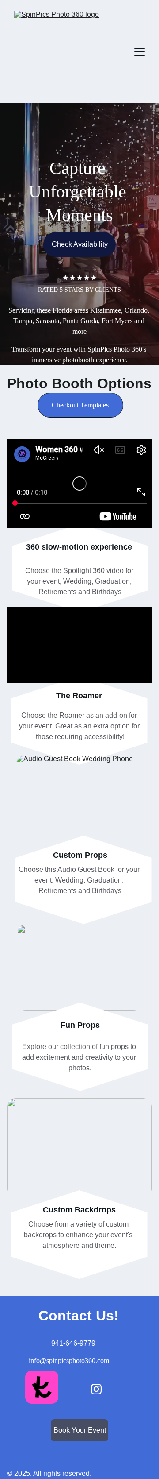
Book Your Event (79, 1430)
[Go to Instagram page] (96, 1389)
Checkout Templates (80, 405)
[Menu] (139, 52)
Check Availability (80, 244)
